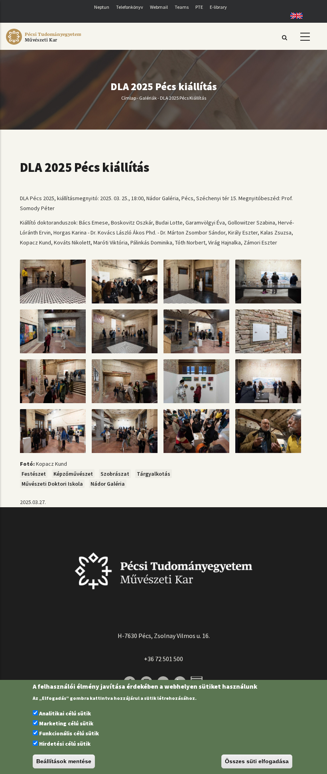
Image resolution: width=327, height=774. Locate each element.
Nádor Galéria (108, 483)
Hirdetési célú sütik (65, 743)
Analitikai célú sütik (65, 713)
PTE (199, 7)
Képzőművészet (73, 473)
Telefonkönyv (129, 7)
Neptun (101, 7)
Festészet (34, 473)
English (293, 16)
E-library (218, 7)
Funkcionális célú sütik (69, 733)
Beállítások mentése (63, 761)
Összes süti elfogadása (257, 761)
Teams (182, 7)
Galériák (148, 98)
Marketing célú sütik (66, 723)
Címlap (128, 98)
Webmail (159, 7)
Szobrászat (114, 473)
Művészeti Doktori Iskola (52, 483)
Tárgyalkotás (153, 473)
